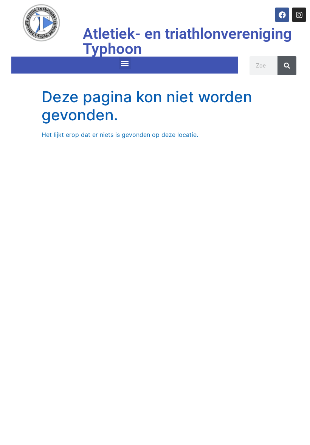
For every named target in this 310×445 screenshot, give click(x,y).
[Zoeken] (286, 65)
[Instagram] (299, 15)
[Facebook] (282, 15)
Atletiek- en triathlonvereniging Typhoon (187, 41)
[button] (125, 63)
